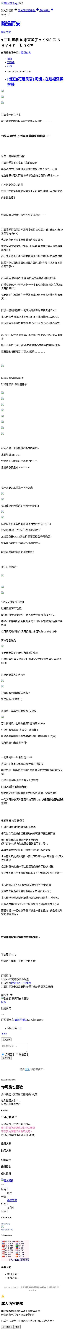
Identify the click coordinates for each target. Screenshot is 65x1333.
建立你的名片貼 (7, 1230)
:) (20, 1028)
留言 (24, 1019)
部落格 (11, 62)
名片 (9, 66)
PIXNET (14, 1287)
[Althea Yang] (2, 1226)
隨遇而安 (11, 23)
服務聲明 (32, 1290)
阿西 (3, 1002)
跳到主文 (6, 32)
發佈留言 (6, 1058)
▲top (4, 1033)
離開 (17, 1327)
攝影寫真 (26, 52)
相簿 (9, 58)
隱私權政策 (54, 1287)
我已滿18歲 (7, 1327)
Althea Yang (5, 1224)
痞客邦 (18, 1019)
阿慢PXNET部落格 (21, 983)
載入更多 (6, 1039)
